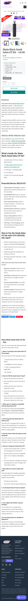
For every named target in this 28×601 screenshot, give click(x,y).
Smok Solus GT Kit (18, 103)
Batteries (4, 585)
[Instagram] (6, 564)
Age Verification (19, 551)
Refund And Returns (20, 548)
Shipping (12, 57)
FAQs (16, 556)
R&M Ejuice (18, 580)
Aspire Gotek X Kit (19, 575)
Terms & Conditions (20, 553)
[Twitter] (10, 564)
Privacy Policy (18, 558)
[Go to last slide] (3, 43)
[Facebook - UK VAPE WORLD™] (14, 13)
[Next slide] (25, 43)
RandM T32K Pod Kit (20, 572)
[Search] (25, 7)
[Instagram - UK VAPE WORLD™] (17, 13)
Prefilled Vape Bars (6, 572)
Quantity (5, 81)
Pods (3, 582)
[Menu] (25, 3)
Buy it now (14, 92)
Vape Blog (17, 585)
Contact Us (17, 545)
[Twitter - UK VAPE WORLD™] (11, 13)
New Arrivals (18, 582)
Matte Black (7, 78)
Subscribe (9, 560)
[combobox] (14, 6)
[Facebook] (3, 564)
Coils (3, 580)
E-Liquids (4, 575)
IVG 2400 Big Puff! (19, 577)
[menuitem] (6, 43)
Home (5, 11)
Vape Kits (4, 577)
